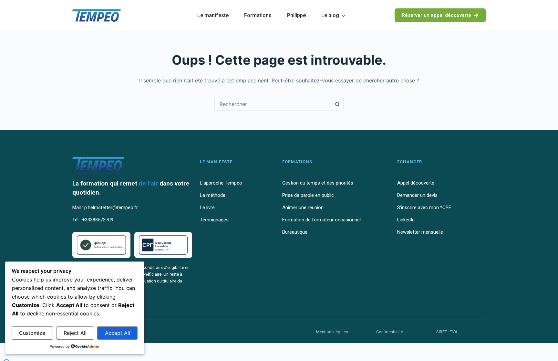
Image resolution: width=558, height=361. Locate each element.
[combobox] (273, 104)
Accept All (117, 333)
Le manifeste (213, 15)
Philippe (296, 15)
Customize (32, 333)
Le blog (330, 15)
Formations (258, 15)
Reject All (75, 333)
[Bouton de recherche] (337, 104)
